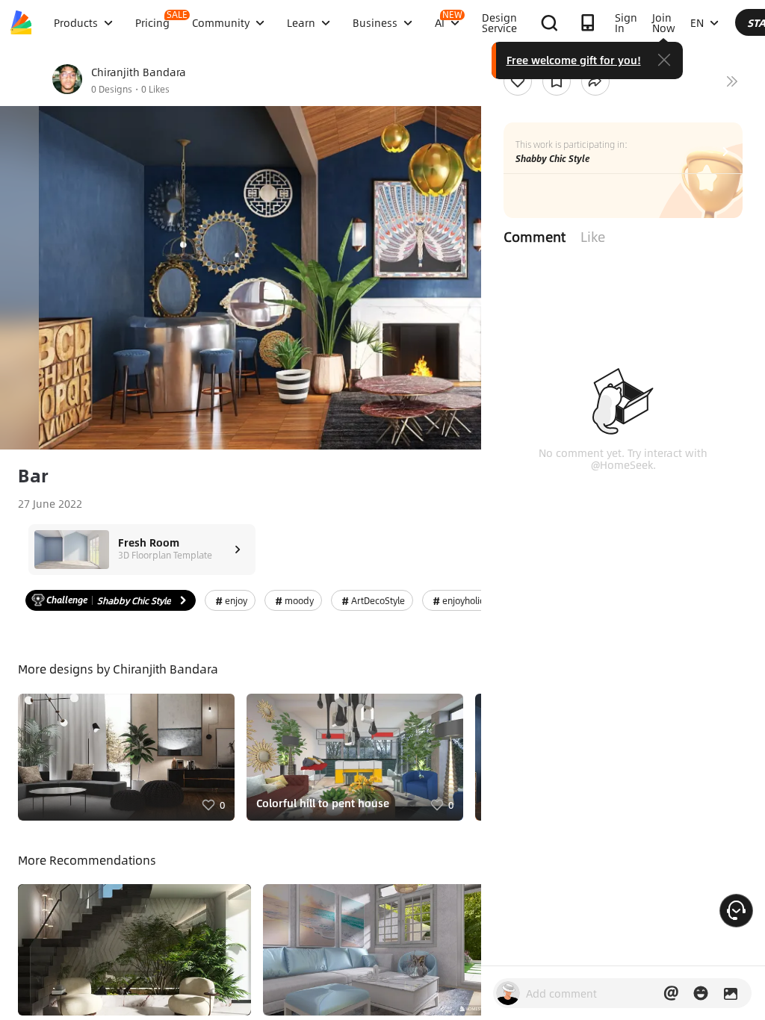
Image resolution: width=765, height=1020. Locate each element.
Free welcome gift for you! (574, 59)
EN (697, 22)
